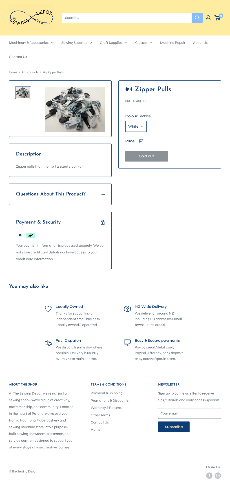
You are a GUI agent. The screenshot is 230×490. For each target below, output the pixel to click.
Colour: (138, 116)
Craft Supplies (111, 42)
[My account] (208, 17)
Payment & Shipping (107, 393)
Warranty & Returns (106, 408)
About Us (200, 42)
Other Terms (100, 415)
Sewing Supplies (74, 42)
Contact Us (18, 57)
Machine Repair (172, 42)
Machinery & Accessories (29, 42)
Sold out (146, 156)
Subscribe (174, 427)
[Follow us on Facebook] (209, 475)
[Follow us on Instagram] (218, 475)
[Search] (197, 18)
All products (30, 72)
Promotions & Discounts (109, 400)
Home (13, 72)
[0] (217, 17)
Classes (141, 42)
